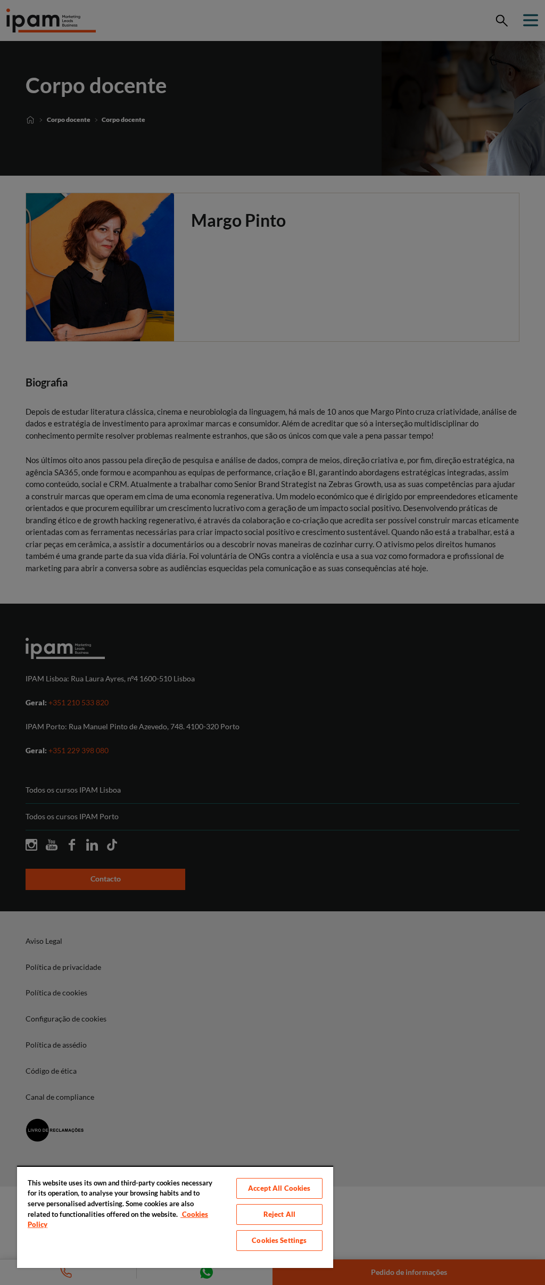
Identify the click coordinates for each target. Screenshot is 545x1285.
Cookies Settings (279, 1240)
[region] (175, 1217)
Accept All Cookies (279, 1188)
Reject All (279, 1214)
